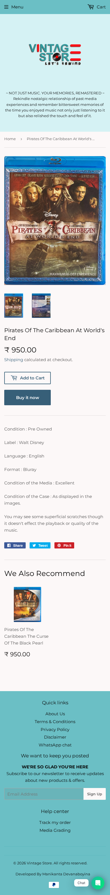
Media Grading (55, 830)
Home (10, 138)
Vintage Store (39, 863)
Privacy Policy (55, 729)
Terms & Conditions (55, 721)
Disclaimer (55, 737)
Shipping (13, 359)
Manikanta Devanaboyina (66, 874)
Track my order (55, 822)
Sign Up (94, 794)
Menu (17, 7)
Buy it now (27, 397)
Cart (101, 7)
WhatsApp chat (55, 745)
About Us (55, 713)
